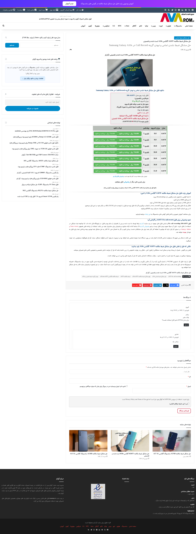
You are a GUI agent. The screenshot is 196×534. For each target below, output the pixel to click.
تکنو (140, 26)
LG (114, 26)
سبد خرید (42, 10)
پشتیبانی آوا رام (144, 226)
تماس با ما (31, 10)
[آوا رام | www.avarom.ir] (177, 17)
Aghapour (190, 511)
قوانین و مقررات (8, 10)
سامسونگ (178, 26)
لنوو (161, 26)
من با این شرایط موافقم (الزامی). (178, 404)
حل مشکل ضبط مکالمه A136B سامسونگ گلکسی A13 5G (88, 453)
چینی (154, 26)
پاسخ (186, 325)
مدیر (192, 498)
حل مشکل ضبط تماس (182, 38)
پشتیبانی (127, 182)
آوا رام (142, 223)
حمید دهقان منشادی (187, 491)
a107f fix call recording (174, 276)
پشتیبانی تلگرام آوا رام (118, 176)
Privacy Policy (130, 399)
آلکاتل (134, 26)
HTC (119, 26)
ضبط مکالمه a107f (125, 276)
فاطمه (192, 504)
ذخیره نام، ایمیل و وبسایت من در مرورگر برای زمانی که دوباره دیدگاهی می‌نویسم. (103, 386)
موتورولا (97, 26)
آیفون (90, 26)
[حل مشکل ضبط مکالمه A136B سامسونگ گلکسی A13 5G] (88, 441)
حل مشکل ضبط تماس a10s (159, 276)
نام (189, 377)
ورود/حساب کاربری (66, 10)
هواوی (169, 26)
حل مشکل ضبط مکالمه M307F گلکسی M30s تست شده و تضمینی (130, 454)
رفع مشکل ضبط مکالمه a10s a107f (141, 276)
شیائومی (106, 26)
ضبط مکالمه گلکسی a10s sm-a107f (109, 276)
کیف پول (53, 10)
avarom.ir (53, 498)
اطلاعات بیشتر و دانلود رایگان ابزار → (32, 78)
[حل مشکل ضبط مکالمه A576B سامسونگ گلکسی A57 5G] (172, 441)
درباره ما (20, 10)
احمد (192, 485)
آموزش (83, 26)
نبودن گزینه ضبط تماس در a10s (90, 276)
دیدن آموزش (69, 3)
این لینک (147, 214)
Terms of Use (142, 399)
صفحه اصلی (189, 26)
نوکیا (146, 26)
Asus (127, 26)
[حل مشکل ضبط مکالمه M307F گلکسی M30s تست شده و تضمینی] (130, 441)
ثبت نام (79, 10)
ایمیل (188, 386)
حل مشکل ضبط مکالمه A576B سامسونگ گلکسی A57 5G (172, 453)
